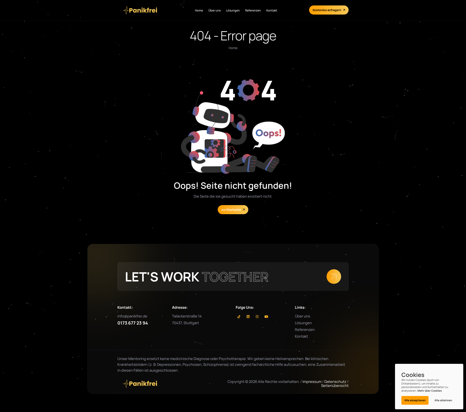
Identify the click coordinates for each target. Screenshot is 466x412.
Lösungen (233, 10)
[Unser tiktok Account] (239, 316)
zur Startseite (231, 210)
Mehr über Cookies (429, 391)
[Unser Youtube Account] (266, 316)
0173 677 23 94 (132, 323)
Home (199, 10)
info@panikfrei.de (132, 316)
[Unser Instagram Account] (257, 316)
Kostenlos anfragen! (327, 10)
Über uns (214, 10)
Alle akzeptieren (415, 400)
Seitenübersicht (335, 385)
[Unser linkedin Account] (248, 316)
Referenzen (253, 10)
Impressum (312, 381)
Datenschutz (335, 381)
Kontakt (271, 10)
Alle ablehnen (443, 400)
